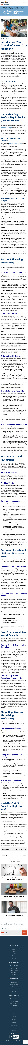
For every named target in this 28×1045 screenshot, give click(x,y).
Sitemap (14, 1028)
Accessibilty (14, 1025)
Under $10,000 (14, 966)
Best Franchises (14, 999)
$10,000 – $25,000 (14, 968)
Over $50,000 (14, 972)
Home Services (14, 984)
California (14, 949)
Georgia (14, 954)
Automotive (14, 982)
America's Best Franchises (5, 3)
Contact (14, 1016)
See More (14, 958)
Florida (14, 956)
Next (23, 856)
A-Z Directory (14, 1005)
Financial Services (14, 989)
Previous (5, 856)
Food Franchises (14, 987)
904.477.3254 (14, 1031)
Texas (14, 951)
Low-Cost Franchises (14, 1003)
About (14, 1013)
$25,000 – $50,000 (14, 970)
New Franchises (14, 1001)
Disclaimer (14, 1019)
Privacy (14, 1022)
